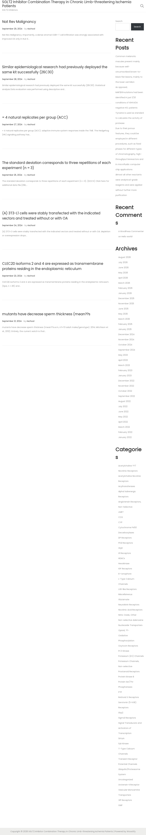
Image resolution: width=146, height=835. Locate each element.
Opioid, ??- (123, 630)
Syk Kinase (123, 743)
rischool (31, 28)
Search (118, 21)
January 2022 (125, 437)
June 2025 (123, 308)
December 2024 (126, 334)
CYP (120, 522)
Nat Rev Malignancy (19, 21)
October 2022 (125, 391)
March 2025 (124, 319)
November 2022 (126, 385)
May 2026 (123, 272)
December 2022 (126, 380)
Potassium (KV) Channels (131, 656)
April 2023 (123, 360)
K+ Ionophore (124, 573)
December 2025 (126, 298)
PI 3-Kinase (123, 651)
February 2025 (125, 324)
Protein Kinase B (126, 676)
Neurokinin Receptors (128, 604)
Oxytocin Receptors (128, 645)
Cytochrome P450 (127, 527)
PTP (120, 692)
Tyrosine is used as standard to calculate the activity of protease (129, 118)
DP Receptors (125, 537)
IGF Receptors (125, 568)
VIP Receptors (125, 800)
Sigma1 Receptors (127, 717)
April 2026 (123, 277)
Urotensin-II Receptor (128, 784)
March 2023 (124, 365)
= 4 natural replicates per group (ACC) (35, 117)
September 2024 (126, 349)
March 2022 (124, 427)
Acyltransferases (126, 486)
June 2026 (123, 267)
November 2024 (126, 339)
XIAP (120, 805)
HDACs (121, 558)
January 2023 (125, 375)
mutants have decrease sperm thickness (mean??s (46, 314)
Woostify (131, 831)
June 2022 (123, 411)
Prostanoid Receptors (129, 671)
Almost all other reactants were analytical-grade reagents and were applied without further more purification (128, 185)
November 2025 (126, 303)
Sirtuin (121, 738)
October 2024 (125, 344)
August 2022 (124, 401)
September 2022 (126, 396)
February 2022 (125, 432)
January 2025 (125, 329)
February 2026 (125, 288)
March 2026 (124, 283)
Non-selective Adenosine (130, 620)
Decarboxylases (126, 532)
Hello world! (127, 236)
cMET (121, 512)
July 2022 (122, 406)
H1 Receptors (124, 553)
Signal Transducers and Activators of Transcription (130, 728)
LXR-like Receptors (127, 589)
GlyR (120, 548)
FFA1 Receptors (125, 542)
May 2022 (123, 416)
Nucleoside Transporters (130, 625)
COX (120, 517)
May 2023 (123, 355)
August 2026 (124, 257)
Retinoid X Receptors (128, 697)
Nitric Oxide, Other (127, 614)
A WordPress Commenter (131, 231)
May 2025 (123, 313)
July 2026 (123, 262)
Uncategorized (125, 779)
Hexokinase (123, 563)
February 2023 (125, 370)
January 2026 (125, 293)
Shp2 (120, 712)
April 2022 (123, 421)
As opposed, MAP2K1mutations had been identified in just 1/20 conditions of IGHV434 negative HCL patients (129, 97)
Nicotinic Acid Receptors (130, 609)
